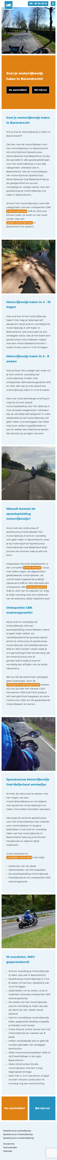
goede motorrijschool (19, 222)
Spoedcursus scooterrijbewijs (18, 1138)
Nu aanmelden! (14, 1108)
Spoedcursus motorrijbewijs (18, 1134)
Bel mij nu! (42, 1108)
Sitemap (7, 1151)
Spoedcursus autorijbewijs (17, 1130)
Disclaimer (9, 1143)
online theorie (32, 567)
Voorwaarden (10, 1147)
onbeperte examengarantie (23, 684)
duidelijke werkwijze (19, 857)
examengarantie (16, 211)
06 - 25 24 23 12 (38, 3)
